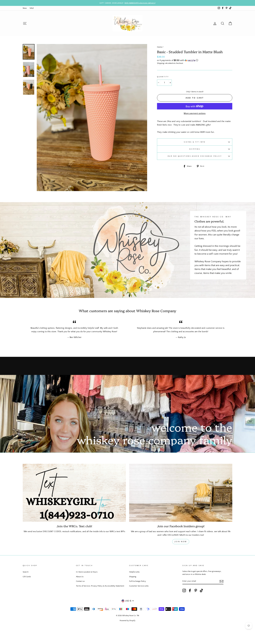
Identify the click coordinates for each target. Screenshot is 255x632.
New (25, 8)
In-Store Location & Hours (87, 572)
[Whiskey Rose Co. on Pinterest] (195, 590)
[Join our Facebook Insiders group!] (180, 493)
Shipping (160, 63)
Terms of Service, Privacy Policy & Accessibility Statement (100, 586)
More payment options (195, 113)
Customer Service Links (139, 586)
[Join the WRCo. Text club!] (74, 493)
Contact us (80, 581)
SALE (32, 8)
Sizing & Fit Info (194, 142)
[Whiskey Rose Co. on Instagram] (184, 590)
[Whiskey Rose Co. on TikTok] (201, 590)
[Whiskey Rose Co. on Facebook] (190, 590)
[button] (194, 60)
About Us (80, 577)
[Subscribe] (221, 581)
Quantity (163, 77)
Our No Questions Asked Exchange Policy (195, 156)
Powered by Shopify (127, 621)
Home (159, 47)
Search (25, 572)
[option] (127, 2)
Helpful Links (134, 572)
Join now (180, 542)
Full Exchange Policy (137, 581)
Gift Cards (27, 577)
